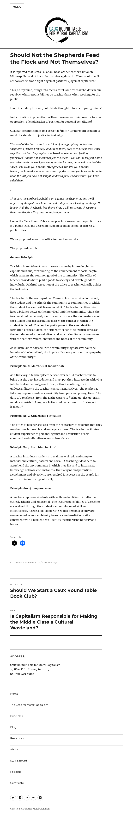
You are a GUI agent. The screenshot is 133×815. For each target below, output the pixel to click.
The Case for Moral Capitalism (29, 704)
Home (14, 693)
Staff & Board (18, 760)
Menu (17, 6)
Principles (16, 716)
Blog (13, 727)
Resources (17, 738)
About (14, 749)
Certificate (17, 782)
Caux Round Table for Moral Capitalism (30, 808)
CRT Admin (16, 562)
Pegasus (15, 771)
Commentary (49, 562)
